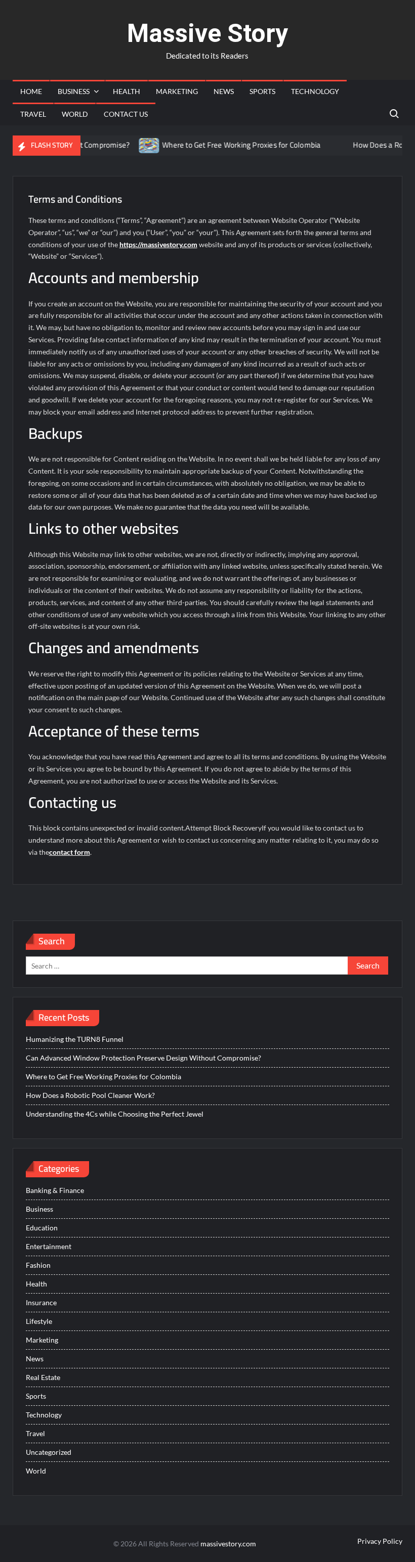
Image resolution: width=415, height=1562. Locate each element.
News (224, 91)
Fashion (38, 1265)
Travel (33, 114)
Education (42, 1227)
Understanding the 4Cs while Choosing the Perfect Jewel (114, 1114)
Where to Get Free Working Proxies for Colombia (225, 144)
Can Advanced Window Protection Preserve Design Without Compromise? (143, 1057)
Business (74, 91)
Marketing (177, 91)
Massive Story (207, 33)
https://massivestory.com (158, 244)
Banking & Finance (55, 1190)
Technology (315, 91)
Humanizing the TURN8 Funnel (74, 1039)
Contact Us (126, 114)
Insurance (41, 1302)
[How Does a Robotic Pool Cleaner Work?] (325, 145)
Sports (262, 91)
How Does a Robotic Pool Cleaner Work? (90, 1095)
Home (31, 91)
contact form (69, 852)
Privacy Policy (379, 1541)
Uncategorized (48, 1452)
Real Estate (43, 1377)
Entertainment (48, 1246)
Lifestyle (39, 1321)
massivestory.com (228, 1543)
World (75, 114)
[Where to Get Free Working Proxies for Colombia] (133, 145)
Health (126, 91)
